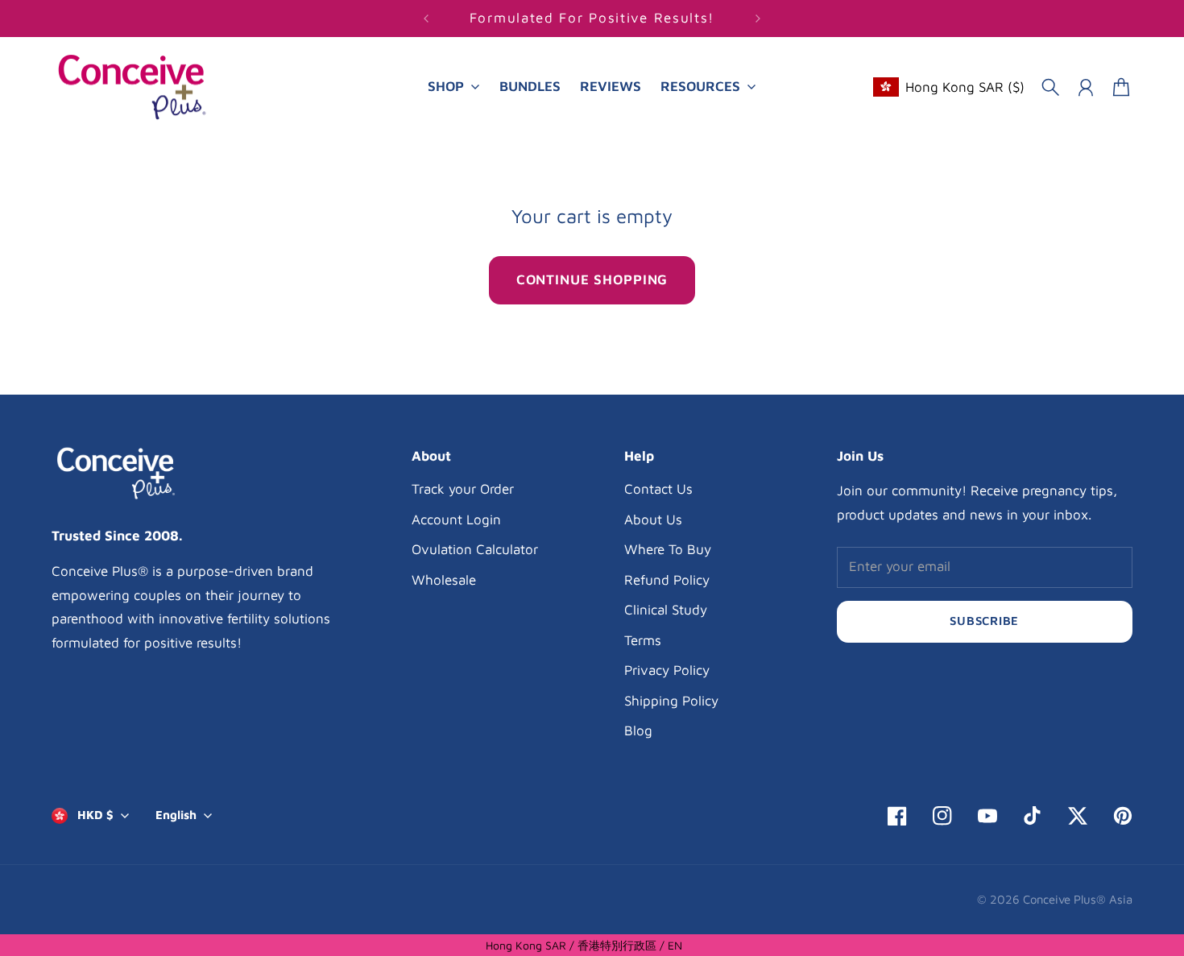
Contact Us (658, 489)
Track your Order (463, 489)
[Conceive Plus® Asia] (132, 87)
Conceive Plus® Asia (1077, 899)
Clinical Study (665, 610)
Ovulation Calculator (475, 549)
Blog (638, 730)
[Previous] (426, 18)
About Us (653, 519)
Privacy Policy (667, 670)
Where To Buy (667, 549)
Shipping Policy (671, 701)
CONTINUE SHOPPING (592, 279)
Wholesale (444, 580)
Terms (642, 640)
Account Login (456, 519)
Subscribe (984, 620)
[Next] (757, 18)
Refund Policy (667, 580)
